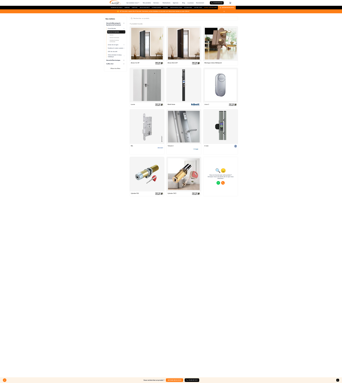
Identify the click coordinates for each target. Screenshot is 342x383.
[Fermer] (224, 11)
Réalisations (166, 3)
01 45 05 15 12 (217, 3)
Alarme (165, 7)
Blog (183, 3)
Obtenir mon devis (228, 7)
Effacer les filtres (115, 68)
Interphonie (188, 7)
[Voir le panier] (230, 3)
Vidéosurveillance (176, 7)
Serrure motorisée (114, 37)
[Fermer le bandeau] (337, 380)
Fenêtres (134, 7)
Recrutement (200, 3)
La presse (190, 3)
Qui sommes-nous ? (132, 3)
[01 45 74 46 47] (223, 183)
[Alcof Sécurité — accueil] (115, 2)
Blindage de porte (116, 7)
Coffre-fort (198, 7)
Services (156, 3)
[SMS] (218, 183)
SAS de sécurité (145, 7)
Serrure (127, 7)
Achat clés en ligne (210, 7)
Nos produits (147, 3)
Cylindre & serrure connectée (114, 41)
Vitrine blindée (156, 7)
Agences (175, 3)
